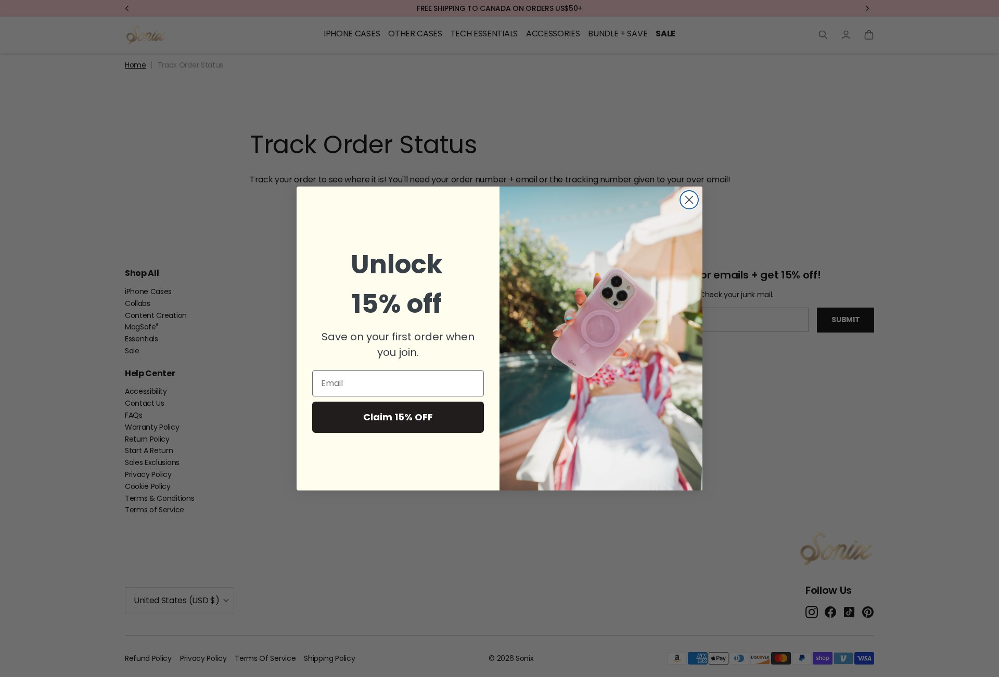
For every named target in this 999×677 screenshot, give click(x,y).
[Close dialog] (689, 200)
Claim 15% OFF (398, 416)
